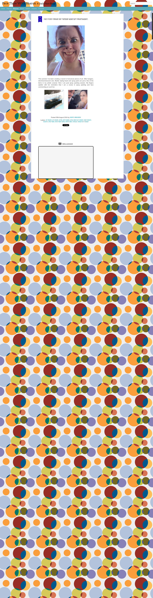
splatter (45, 122)
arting (61, 120)
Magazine (16, 8)
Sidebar (28, 8)
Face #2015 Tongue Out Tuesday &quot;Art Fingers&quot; (66, 19)
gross (71, 120)
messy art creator (78, 120)
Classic (3, 8)
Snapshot (34, 8)
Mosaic (22, 8)
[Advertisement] (105, 49)
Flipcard (9, 8)
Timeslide (41, 8)
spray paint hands (60, 122)
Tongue (75, 122)
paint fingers (87, 120)
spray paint (51, 122)
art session (55, 120)
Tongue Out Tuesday (83, 122)
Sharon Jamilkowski (75, 117)
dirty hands (66, 120)
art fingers (49, 120)
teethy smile (68, 122)
